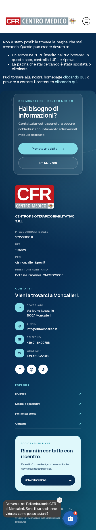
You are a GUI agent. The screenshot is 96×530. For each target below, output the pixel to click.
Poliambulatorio (48, 414)
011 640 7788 (48, 163)
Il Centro (48, 394)
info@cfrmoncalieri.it (42, 329)
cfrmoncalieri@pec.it (30, 262)
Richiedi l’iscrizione (48, 480)
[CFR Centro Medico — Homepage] (34, 196)
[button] (70, 518)
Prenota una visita (48, 148)
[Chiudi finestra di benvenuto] (59, 500)
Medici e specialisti (48, 404)
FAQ (70, 508)
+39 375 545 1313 (37, 356)
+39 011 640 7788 (38, 342)
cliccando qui (74, 77)
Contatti (48, 424)
